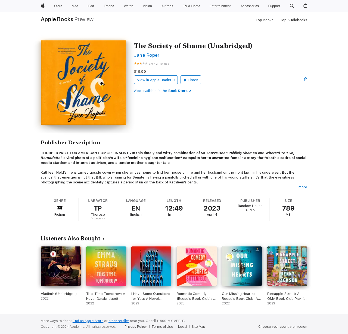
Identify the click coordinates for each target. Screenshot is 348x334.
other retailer (118, 321)
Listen (193, 80)
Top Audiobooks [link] (293, 20)
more (303, 187)
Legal (182, 327)
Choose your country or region (282, 327)
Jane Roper (147, 55)
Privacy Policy (136, 327)
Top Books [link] (265, 20)
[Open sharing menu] (306, 80)
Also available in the (161, 91)
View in (154, 80)
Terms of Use (162, 327)
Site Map (198, 327)
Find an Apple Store (88, 321)
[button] (292, 6)
